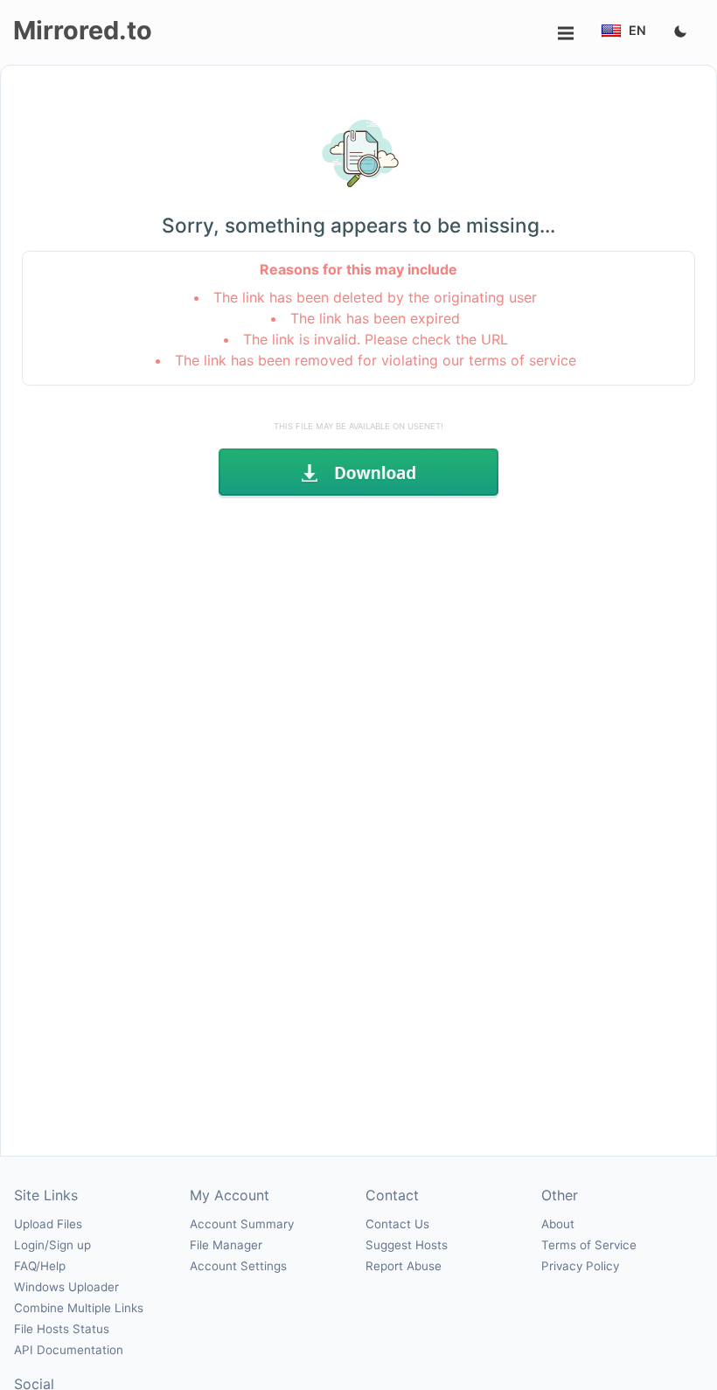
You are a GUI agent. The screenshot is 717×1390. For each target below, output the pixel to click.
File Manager (226, 1245)
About (557, 1224)
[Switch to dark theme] (680, 32)
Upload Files (48, 1224)
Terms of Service (589, 1245)
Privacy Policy (580, 1266)
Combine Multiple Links (78, 1308)
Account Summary (242, 1224)
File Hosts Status (61, 1329)
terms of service (522, 360)
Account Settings (238, 1266)
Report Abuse (403, 1266)
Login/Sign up (52, 1245)
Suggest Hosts (406, 1245)
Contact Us (397, 1224)
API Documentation (68, 1350)
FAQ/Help (40, 1266)
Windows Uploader (66, 1287)
